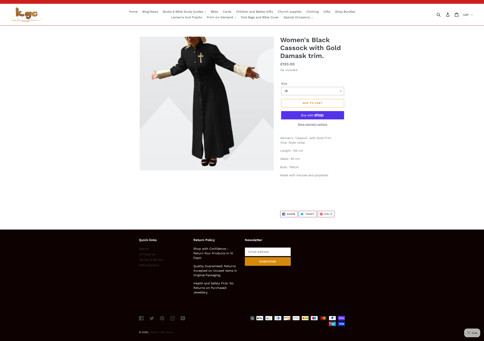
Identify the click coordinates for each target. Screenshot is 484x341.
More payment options (312, 124)
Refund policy (149, 265)
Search (144, 249)
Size (284, 83)
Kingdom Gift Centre (161, 332)
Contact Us (147, 254)
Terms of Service (151, 259)
